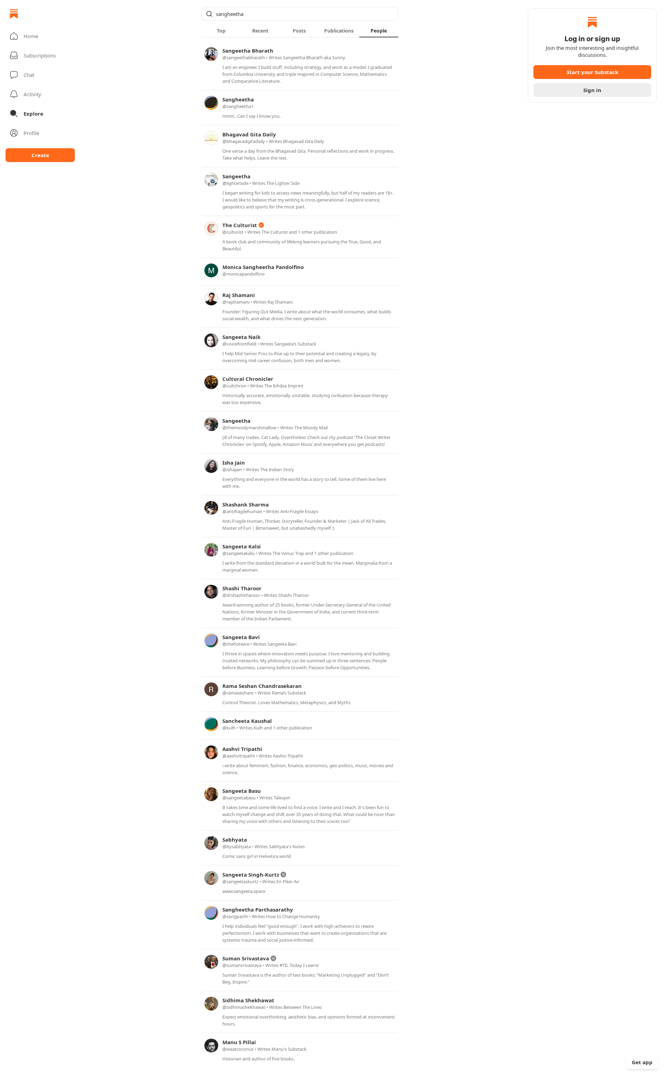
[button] (40, 36)
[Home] (14, 14)
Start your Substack (592, 72)
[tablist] (300, 30)
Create (40, 155)
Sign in (592, 90)
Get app (642, 1062)
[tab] (221, 30)
